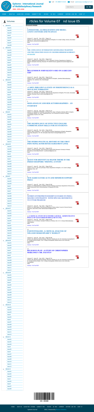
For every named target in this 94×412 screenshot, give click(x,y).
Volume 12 (8, 369)
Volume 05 (8, 144)
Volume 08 (8, 240)
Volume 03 (8, 79)
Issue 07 (9, 42)
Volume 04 (8, 112)
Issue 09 (9, 70)
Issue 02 (9, 30)
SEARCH (53, 14)
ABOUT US (11, 14)
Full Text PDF (35, 44)
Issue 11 (9, 75)
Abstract (29, 44)
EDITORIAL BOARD (71, 14)
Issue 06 (9, 40)
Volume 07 (8, 208)
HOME (4, 14)
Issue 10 (9, 72)
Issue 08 (9, 45)
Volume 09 (8, 272)
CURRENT (60, 14)
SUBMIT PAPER (36, 14)
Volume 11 (8, 336)
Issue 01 (9, 28)
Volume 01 (8, 25)
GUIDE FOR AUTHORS (23, 14)
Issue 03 (9, 33)
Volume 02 (8, 47)
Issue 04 (9, 35)
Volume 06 (8, 176)
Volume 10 (8, 304)
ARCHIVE (45, 14)
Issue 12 (9, 77)
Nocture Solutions (61, 409)
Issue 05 (9, 37)
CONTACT (82, 14)
